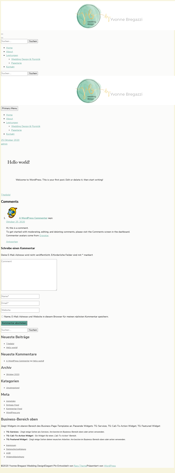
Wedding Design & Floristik (25, 59)
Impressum (11, 445)
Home (9, 47)
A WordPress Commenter (33, 218)
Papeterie (16, 63)
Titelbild (5, 194)
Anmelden (11, 401)
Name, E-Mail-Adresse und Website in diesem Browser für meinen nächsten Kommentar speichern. (56, 316)
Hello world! (11, 347)
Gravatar (44, 235)
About (9, 51)
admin (4, 143)
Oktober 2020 (12, 374)
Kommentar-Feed (14, 408)
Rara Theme (80, 465)
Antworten (12, 241)
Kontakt (10, 66)
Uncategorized (12, 387)
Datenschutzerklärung (16, 449)
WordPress (110, 465)
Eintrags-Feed (12, 405)
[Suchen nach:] (14, 41)
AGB (8, 453)
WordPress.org (13, 412)
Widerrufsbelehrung (15, 456)
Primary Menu (9, 108)
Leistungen (12, 55)
